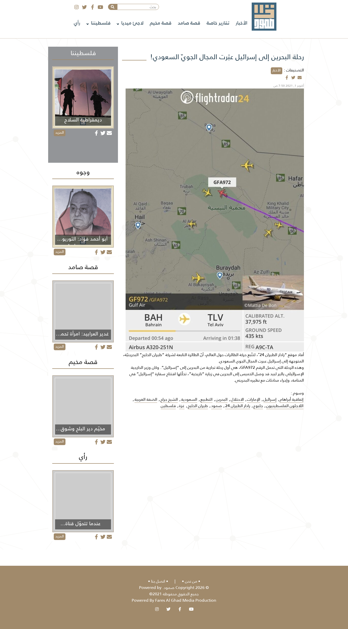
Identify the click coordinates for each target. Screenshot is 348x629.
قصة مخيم (160, 23)
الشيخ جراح (169, 399)
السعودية (189, 399)
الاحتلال (237, 399)
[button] (112, 7)
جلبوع (258, 405)
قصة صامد (189, 23)
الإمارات (253, 399)
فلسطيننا (101, 23)
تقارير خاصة (218, 23)
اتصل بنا (158, 581)
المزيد (59, 132)
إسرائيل (269, 399)
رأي (77, 23)
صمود (216, 405)
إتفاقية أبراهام (291, 399)
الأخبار (241, 23)
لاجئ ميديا (132, 23)
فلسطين (168, 405)
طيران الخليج (198, 405)
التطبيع (206, 399)
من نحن (191, 581)
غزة (181, 405)
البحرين (221, 399)
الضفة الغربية (146, 399)
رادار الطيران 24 (237, 405)
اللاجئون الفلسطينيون (284, 405)
